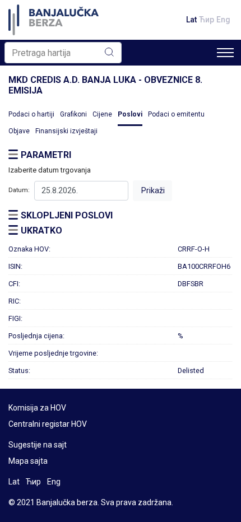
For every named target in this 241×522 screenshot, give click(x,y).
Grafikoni (73, 114)
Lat (191, 19)
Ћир (206, 19)
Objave (19, 131)
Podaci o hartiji (31, 114)
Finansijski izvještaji (66, 131)
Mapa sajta (28, 460)
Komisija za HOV (37, 407)
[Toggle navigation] (225, 52)
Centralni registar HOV (47, 424)
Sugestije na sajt (37, 444)
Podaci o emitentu (176, 114)
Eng (223, 19)
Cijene (102, 114)
